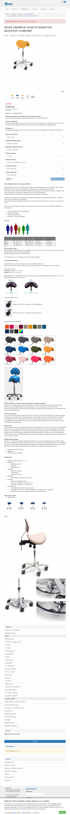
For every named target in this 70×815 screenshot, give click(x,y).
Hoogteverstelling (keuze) (13, 140)
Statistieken (28, 812)
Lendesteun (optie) (11, 166)
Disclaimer (7, 780)
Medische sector (9, 639)
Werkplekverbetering (10, 633)
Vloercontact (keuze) (12, 134)
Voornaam (29, 791)
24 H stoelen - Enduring (11, 693)
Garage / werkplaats (10, 669)
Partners (7, 774)
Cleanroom (8, 678)
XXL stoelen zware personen (13, 687)
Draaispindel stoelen (10, 690)
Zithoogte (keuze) (11, 153)
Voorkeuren (19, 812)
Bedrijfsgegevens (9, 762)
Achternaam (29, 798)
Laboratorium (8, 660)
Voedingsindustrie (10, 651)
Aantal (8, 178)
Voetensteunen (9, 711)
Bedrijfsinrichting (9, 723)
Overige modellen (10, 698)
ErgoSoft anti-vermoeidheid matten (14, 708)
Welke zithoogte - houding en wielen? (15, 701)
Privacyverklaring (9, 777)
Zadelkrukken (9, 663)
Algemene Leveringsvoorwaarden (14, 768)
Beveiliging (8, 720)
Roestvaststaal (9, 654)
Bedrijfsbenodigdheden (11, 726)
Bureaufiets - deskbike (11, 696)
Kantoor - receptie (10, 672)
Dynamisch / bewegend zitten (13, 642)
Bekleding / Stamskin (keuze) (14, 147)
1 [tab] (22, 100)
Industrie (7, 657)
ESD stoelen (8, 675)
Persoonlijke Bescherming (12, 705)
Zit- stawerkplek (9, 666)
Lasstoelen (8, 681)
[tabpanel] (12, 97)
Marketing (36, 812)
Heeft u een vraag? (10, 765)
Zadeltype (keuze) (11, 159)
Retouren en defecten (11, 771)
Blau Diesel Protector (10, 717)
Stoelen (7, 636)
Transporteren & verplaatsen (12, 630)
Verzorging (8, 648)
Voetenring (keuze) (11, 172)
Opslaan (62, 812)
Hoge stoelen (8, 684)
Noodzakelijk (9, 812)
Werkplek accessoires (11, 714)
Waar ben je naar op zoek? (12, 734)
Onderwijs (8, 645)
